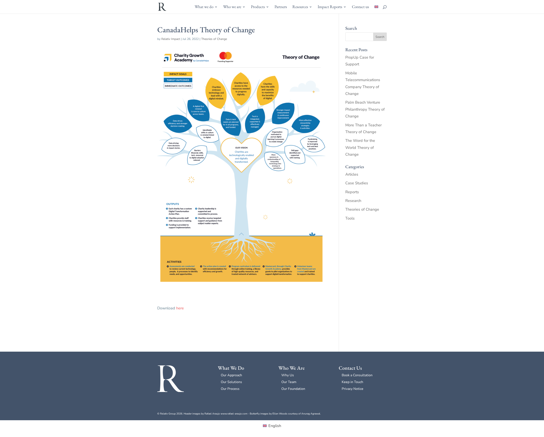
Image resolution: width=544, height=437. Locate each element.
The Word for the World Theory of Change (360, 147)
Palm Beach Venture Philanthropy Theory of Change (365, 109)
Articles (351, 174)
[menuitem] (376, 9)
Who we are (232, 7)
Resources (300, 7)
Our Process (230, 388)
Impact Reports (330, 7)
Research (353, 200)
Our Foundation (293, 388)
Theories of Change (214, 39)
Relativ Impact (170, 39)
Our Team (288, 382)
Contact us (360, 7)
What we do (204, 7)
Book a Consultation (357, 375)
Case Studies (356, 183)
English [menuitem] (274, 425)
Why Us (287, 375)
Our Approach (231, 375)
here (180, 308)
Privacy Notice (352, 388)
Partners (281, 7)
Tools (350, 218)
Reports (352, 192)
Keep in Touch (352, 382)
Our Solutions (231, 382)
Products (258, 7)
